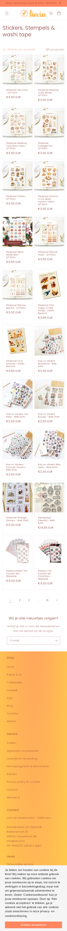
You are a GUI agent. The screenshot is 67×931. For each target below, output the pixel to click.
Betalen (12, 774)
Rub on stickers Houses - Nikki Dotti (49, 415)
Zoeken (11, 743)
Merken (11, 721)
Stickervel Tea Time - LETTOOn (17, 91)
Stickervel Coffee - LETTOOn (16, 197)
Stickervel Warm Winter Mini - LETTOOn (15, 255)
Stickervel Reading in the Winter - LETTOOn (48, 93)
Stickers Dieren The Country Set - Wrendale (16, 574)
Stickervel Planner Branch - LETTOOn (16, 306)
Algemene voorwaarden (23, 751)
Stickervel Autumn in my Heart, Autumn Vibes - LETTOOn (48, 200)
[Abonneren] (56, 641)
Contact (12, 789)
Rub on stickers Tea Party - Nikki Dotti (17, 415)
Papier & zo (14, 674)
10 (47, 600)
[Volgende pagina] (56, 600)
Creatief (12, 690)
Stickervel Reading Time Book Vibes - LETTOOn (16, 146)
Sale (9, 698)
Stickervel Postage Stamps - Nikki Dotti (17, 519)
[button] (7, 13)
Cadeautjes (14, 682)
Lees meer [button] (36, 915)
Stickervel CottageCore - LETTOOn (46, 146)
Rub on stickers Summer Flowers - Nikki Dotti (16, 467)
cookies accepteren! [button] (33, 924)
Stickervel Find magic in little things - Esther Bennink (46, 309)
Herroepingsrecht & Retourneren (28, 766)
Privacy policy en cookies (23, 782)
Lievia (10, 667)
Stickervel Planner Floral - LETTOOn (48, 253)
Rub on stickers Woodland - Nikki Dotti (47, 364)
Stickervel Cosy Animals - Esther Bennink (15, 364)
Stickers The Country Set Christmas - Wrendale (45, 575)
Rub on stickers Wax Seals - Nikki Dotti (49, 466)
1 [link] (10, 600)
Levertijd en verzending (22, 758)
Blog (10, 705)
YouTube (12, 713)
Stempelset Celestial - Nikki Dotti (46, 520)
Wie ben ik (13, 797)
